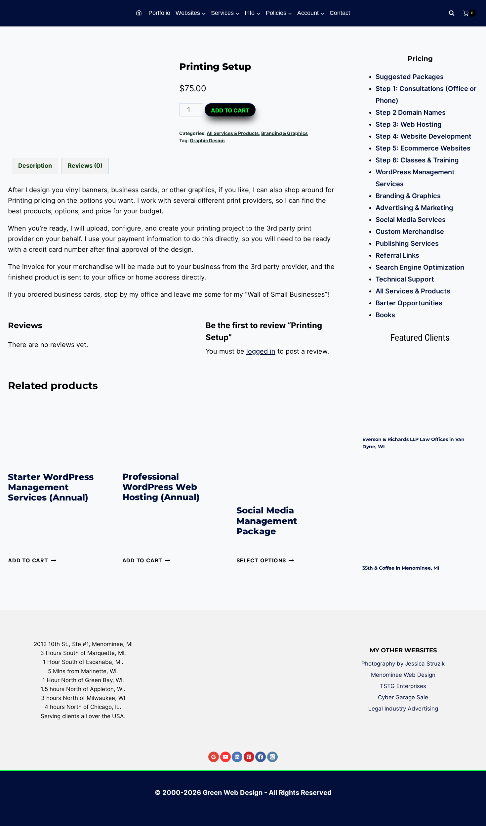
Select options (261, 560)
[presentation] (420, 391)
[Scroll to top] (476, 797)
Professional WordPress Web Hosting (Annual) (161, 486)
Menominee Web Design (403, 675)
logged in (260, 351)
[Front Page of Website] (139, 13)
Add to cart (230, 110)
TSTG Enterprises (403, 686)
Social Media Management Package (266, 520)
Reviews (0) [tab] (85, 165)
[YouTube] (225, 757)
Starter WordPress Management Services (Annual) (51, 487)
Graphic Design (207, 140)
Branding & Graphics (284, 133)
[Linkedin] (237, 757)
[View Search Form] (452, 13)
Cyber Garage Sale (403, 697)
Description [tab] (35, 165)
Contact (340, 13)
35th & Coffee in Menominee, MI (400, 568)
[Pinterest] (249, 757)
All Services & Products (233, 133)
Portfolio (159, 13)
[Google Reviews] (213, 757)
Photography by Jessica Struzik (403, 663)
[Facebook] (260, 757)
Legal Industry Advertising (403, 708)
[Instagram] (272, 757)
